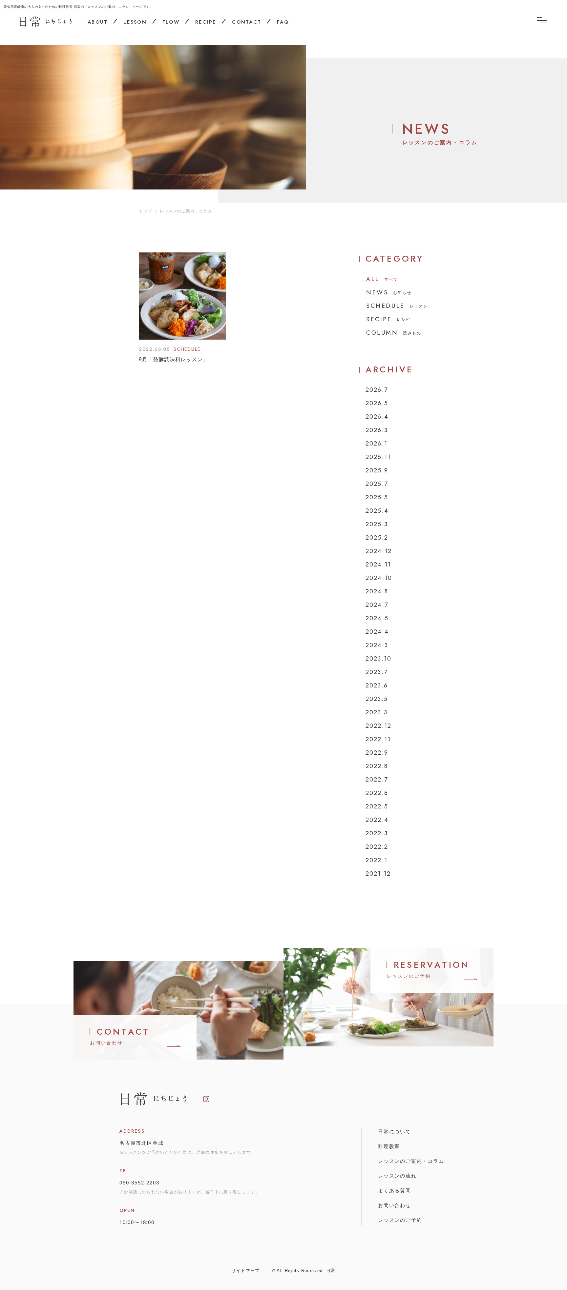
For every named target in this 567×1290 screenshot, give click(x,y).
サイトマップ (246, 1270)
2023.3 (377, 712)
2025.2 (377, 537)
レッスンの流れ (397, 1176)
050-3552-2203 (139, 1182)
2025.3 (377, 524)
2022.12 (378, 726)
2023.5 (377, 699)
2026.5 (377, 403)
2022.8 (377, 766)
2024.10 (379, 578)
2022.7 (377, 779)
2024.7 (377, 605)
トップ (145, 211)
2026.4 (377, 416)
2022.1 (377, 860)
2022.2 (377, 847)
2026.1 (377, 443)
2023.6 (377, 685)
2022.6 (377, 793)
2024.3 (377, 645)
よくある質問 (394, 1190)
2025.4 (377, 510)
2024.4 (377, 631)
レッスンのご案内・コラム (411, 1161)
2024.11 (378, 564)
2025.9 (377, 470)
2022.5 (377, 806)
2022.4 (377, 820)
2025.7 (377, 484)
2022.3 (377, 833)
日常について (394, 1131)
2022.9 (377, 752)
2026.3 (377, 430)
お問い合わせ (394, 1205)
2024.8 (377, 591)
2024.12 (379, 551)
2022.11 (378, 739)
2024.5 (377, 618)
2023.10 (378, 658)
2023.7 (377, 672)
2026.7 (377, 390)
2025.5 (377, 497)
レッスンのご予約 (400, 1220)
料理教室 (389, 1146)
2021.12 (378, 873)
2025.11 (378, 457)
